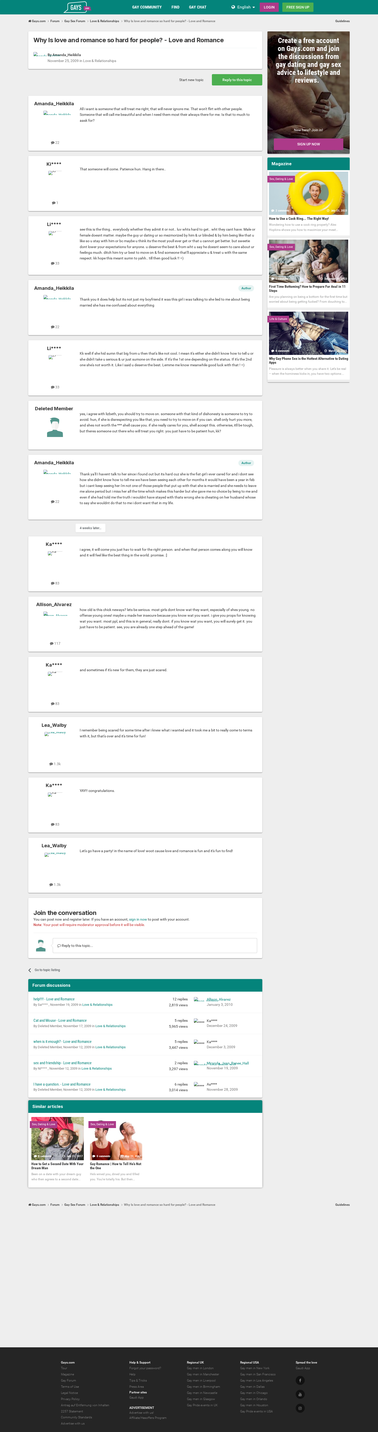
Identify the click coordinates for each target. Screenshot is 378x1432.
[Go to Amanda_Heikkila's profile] (39, 57)
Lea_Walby (54, 725)
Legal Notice (69, 1393)
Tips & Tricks (138, 1380)
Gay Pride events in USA (256, 1411)
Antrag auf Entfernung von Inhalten (85, 1405)
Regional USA (249, 1362)
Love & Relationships (99, 61)
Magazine (67, 1374)
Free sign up (297, 7)
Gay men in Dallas (252, 1387)
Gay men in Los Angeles (256, 1380)
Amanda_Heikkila (66, 55)
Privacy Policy (70, 1399)
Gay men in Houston (254, 1405)
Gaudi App (136, 1397)
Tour (64, 1368)
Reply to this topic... (77, 946)
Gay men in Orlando (253, 1399)
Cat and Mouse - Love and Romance (60, 1020)
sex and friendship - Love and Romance (62, 1063)
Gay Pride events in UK (202, 1405)
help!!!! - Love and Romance (54, 999)
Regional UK (195, 1362)
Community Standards (76, 1417)
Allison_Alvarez (54, 604)
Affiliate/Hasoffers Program (148, 1418)
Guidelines (342, 21)
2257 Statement (72, 1411)
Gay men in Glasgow (201, 1399)
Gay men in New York (254, 1368)
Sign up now (308, 144)
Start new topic (191, 80)
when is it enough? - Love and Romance (62, 1041)
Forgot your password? (145, 1368)
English (244, 7)
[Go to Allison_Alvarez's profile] (55, 623)
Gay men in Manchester (203, 1374)
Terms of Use (70, 1387)
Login (269, 7)
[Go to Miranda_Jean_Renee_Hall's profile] (199, 1066)
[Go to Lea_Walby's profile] (55, 743)
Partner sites (138, 1392)
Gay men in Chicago (254, 1393)
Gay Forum (68, 1380)
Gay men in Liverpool (201, 1380)
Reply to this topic (237, 80)
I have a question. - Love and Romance (62, 1084)
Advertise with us (73, 1423)
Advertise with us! (141, 1412)
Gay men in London (200, 1368)
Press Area (136, 1387)
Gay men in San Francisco (258, 1374)
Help (132, 1374)
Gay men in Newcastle (202, 1393)
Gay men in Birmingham (203, 1387)
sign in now (138, 919)
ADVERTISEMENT (141, 1408)
